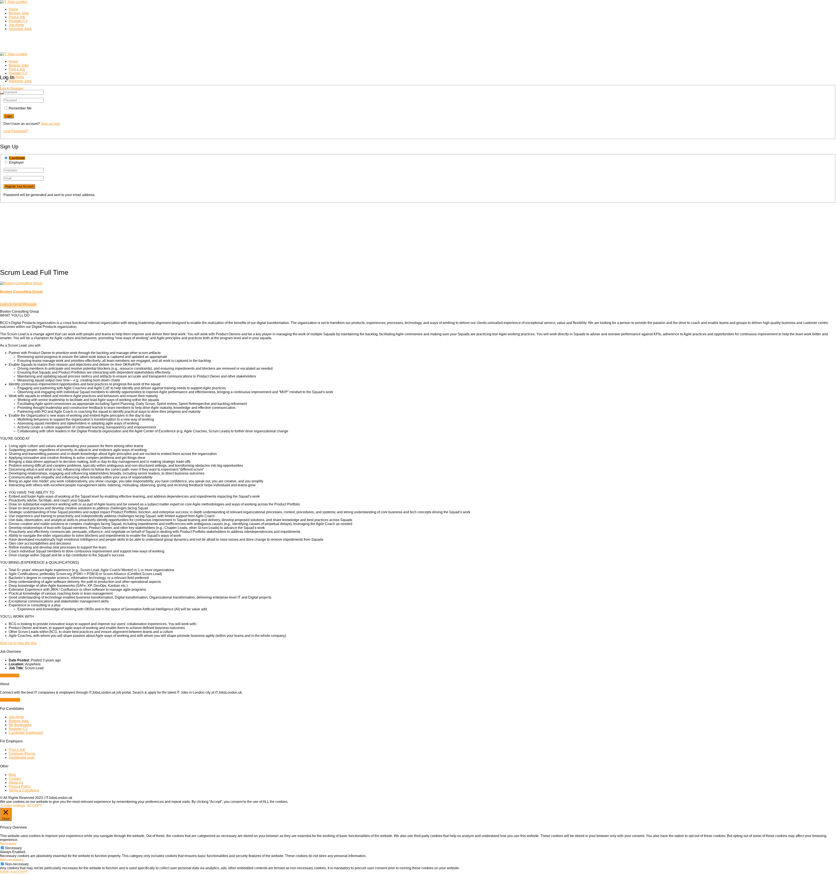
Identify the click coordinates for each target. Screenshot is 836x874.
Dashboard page (22, 757)
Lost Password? (15, 131)
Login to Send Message (18, 304)
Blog (12, 775)
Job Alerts (16, 25)
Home (13, 9)
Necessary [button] (8, 843)
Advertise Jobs (20, 29)
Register (17, 88)
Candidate (17, 158)
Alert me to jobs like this (18, 643)
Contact (15, 778)
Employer (16, 162)
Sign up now (50, 124)
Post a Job (17, 17)
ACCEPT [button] (34, 805)
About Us (16, 782)
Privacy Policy (20, 786)
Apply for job (9, 675)
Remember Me (20, 108)
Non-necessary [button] (12, 860)
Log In (5, 88)
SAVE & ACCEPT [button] (14, 872)
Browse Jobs (19, 13)
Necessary (13, 848)
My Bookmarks (20, 725)
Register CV (18, 21)
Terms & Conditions (24, 790)
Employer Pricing (22, 753)
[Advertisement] (130, 233)
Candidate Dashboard (26, 733)
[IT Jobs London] (13, 2)
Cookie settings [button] (13, 805)
